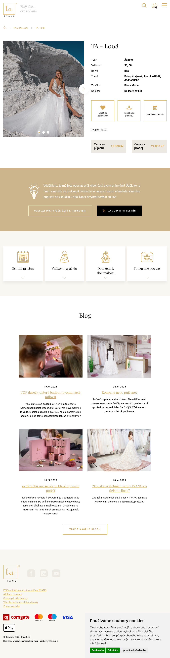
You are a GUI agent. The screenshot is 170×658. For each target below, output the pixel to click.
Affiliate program (12, 594)
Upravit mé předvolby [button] (134, 650)
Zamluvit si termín (122, 211)
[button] (39, 132)
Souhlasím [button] (98, 650)
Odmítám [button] (113, 650)
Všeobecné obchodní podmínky (20, 602)
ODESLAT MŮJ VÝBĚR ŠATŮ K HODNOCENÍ (60, 211)
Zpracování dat (11, 606)
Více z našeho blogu (85, 529)
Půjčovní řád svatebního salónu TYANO (24, 590)
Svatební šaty (21, 28)
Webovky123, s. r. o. (49, 641)
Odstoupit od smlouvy (15, 598)
